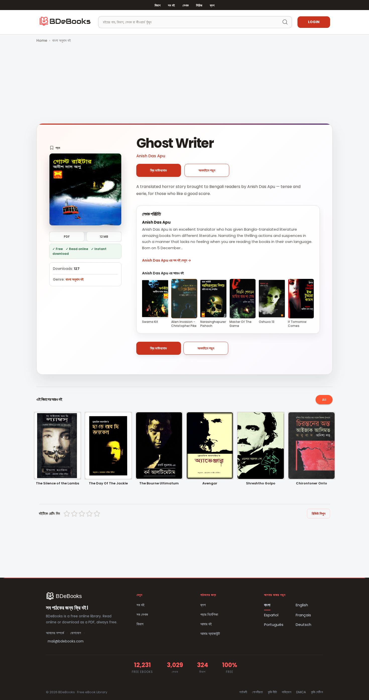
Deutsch (303, 624)
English (302, 605)
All (324, 399)
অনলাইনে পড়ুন (207, 170)
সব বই (171, 5)
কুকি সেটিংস (317, 692)
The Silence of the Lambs (57, 483)
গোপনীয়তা (257, 692)
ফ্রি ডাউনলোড (158, 170)
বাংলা (267, 605)
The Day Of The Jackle (108, 483)
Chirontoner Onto (311, 483)
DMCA (301, 692)
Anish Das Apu (150, 156)
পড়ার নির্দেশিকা (209, 614)
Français (303, 615)
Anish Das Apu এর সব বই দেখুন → (166, 260)
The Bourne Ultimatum (159, 483)
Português (273, 624)
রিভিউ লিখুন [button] (318, 513)
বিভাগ (157, 5)
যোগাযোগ (75, 633)
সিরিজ (199, 5)
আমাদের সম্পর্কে (55, 633)
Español (271, 615)
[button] (54, 147)
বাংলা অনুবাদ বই (61, 40)
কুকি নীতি (272, 692)
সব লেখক (142, 614)
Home (41, 40)
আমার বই (206, 624)
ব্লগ (212, 5)
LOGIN (314, 21)
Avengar (209, 483)
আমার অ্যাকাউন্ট (210, 633)
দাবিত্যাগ (286, 692)
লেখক (185, 5)
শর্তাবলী (243, 692)
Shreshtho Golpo (260, 483)
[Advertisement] (184, 83)
